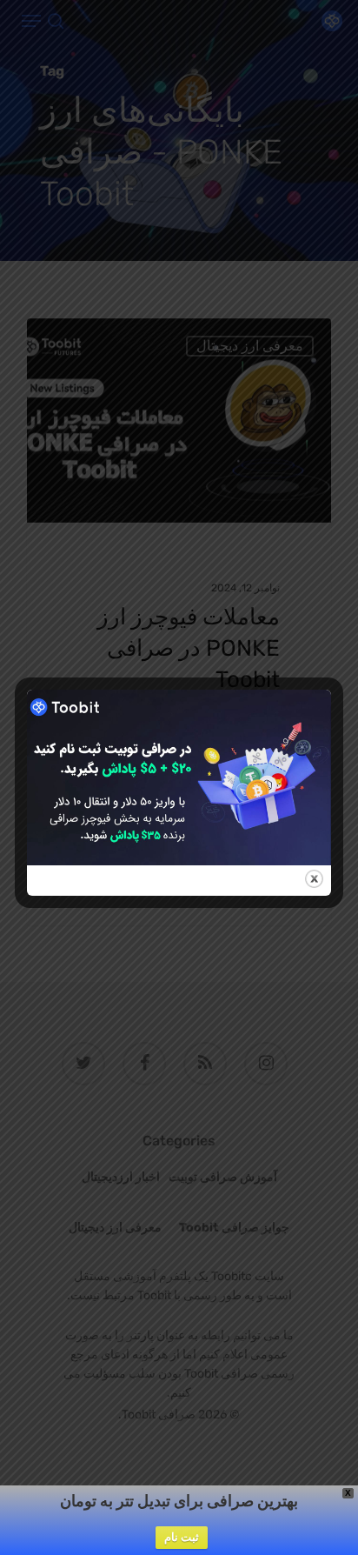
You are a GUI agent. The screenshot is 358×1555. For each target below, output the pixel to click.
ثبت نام (181, 1537)
